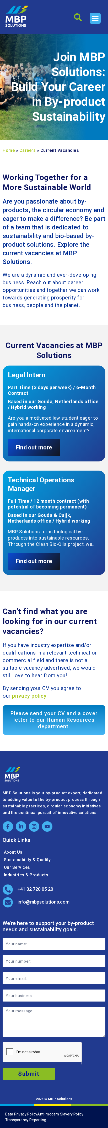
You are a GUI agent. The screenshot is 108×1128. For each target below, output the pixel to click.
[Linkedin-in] (21, 826)
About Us (13, 852)
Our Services (17, 867)
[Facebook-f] (8, 826)
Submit (29, 1074)
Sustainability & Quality (27, 859)
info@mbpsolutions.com (43, 902)
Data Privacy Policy (21, 1114)
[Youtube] (47, 826)
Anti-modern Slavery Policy (60, 1114)
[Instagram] (34, 826)
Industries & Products (26, 874)
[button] (95, 18)
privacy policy (29, 696)
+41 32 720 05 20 (35, 889)
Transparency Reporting (25, 1120)
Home (9, 150)
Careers (27, 150)
